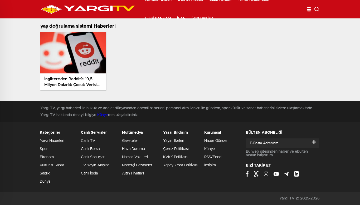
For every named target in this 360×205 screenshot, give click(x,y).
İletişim (210, 165)
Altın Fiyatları (133, 173)
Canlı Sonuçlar (93, 157)
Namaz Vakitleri (135, 157)
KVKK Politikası (175, 157)
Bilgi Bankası (158, 18)
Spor (44, 149)
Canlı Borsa (90, 149)
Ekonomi (47, 157)
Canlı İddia (89, 173)
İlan (181, 18)
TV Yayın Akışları (95, 165)
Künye (102, 115)
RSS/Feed (212, 157)
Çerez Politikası (176, 149)
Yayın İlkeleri (173, 141)
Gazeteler (130, 141)
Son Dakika (203, 18)
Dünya (45, 181)
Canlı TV (88, 141)
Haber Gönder (216, 141)
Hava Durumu (133, 149)
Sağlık (45, 173)
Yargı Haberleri (52, 141)
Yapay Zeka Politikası (180, 165)
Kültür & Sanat (52, 165)
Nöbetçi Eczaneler (137, 165)
